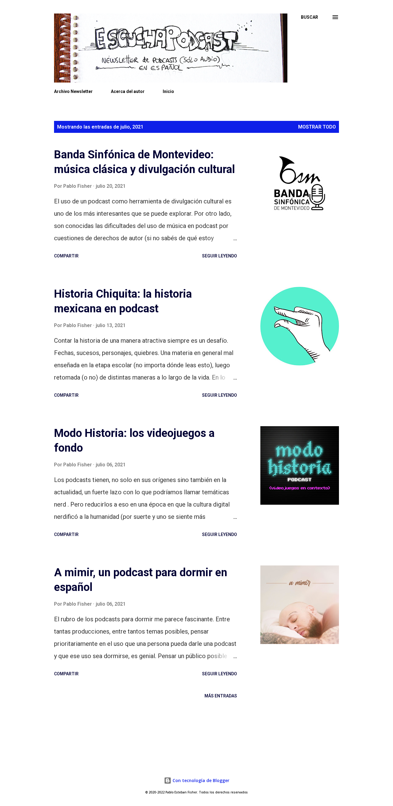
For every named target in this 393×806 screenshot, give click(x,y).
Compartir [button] (66, 255)
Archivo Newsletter (73, 91)
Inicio (168, 91)
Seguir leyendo (219, 255)
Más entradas (220, 695)
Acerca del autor (128, 91)
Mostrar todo (317, 127)
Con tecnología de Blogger (200, 780)
